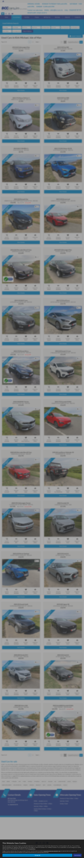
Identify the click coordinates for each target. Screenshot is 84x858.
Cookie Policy (32, 849)
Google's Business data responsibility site (52, 851)
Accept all (37, 855)
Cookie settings (77, 855)
